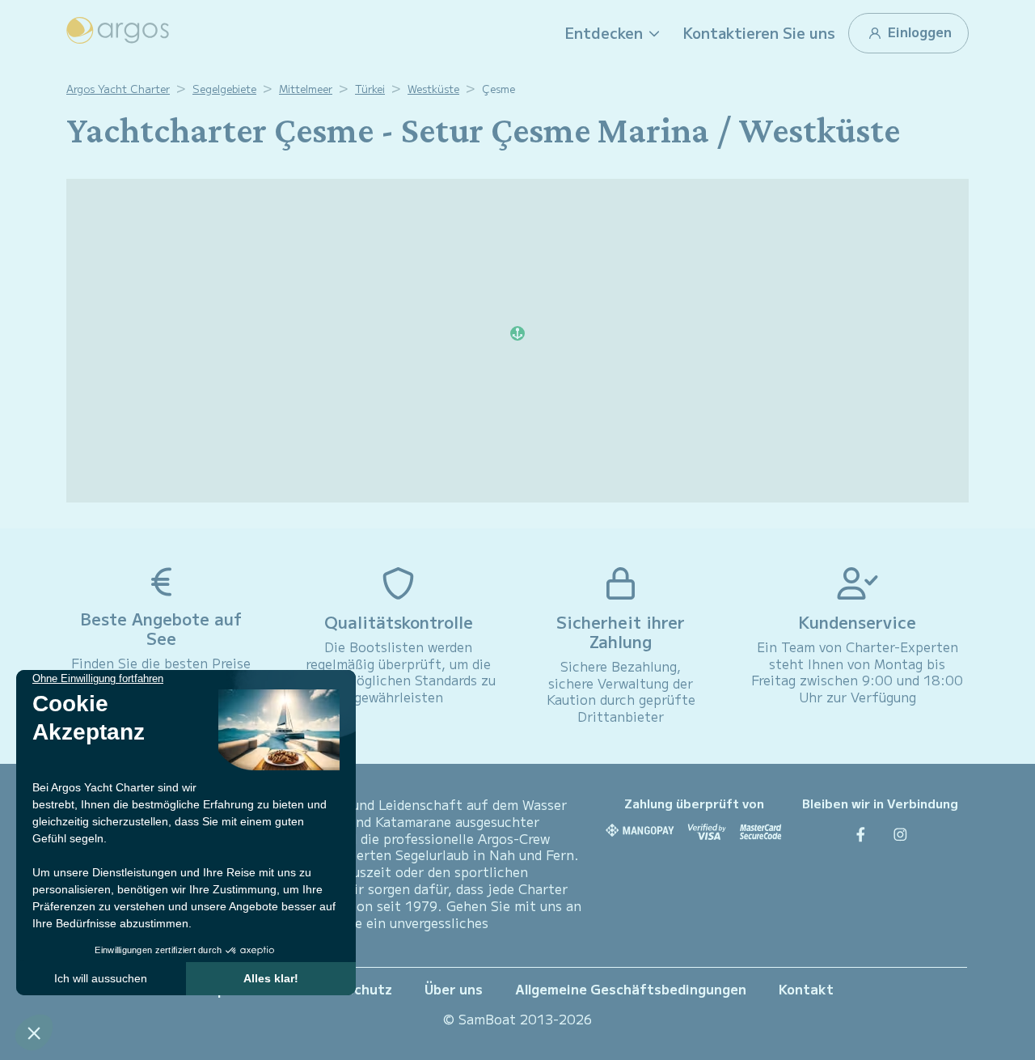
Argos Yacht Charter (118, 88)
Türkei (370, 88)
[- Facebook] (861, 834)
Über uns (454, 989)
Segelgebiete (224, 88)
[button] (614, 33)
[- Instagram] (900, 834)
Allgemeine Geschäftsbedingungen (630, 989)
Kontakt (806, 989)
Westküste (433, 88)
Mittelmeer (305, 88)
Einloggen (918, 31)
